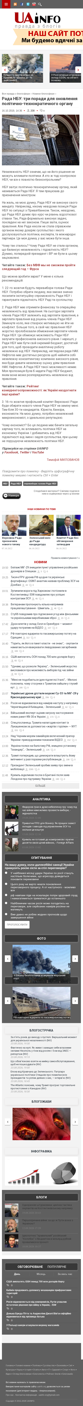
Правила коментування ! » (65, 558)
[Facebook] (21, 5)
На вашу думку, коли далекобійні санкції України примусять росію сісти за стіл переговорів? (39, 866)
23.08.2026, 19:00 (20, 1067)
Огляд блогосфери (22, 1374)
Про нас (10, 1395)
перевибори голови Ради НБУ (40, 483)
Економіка (62, 1365)
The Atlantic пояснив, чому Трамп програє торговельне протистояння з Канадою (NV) (43, 1087)
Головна (10, 1365)
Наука (20, 1369)
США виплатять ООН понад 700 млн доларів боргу (43, 656)
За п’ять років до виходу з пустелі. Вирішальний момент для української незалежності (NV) (44, 1039)
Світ (71, 1365)
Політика (36, 1365)
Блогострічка (41, 1030)
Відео (8, 1374)
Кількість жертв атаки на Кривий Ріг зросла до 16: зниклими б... (18, 77)
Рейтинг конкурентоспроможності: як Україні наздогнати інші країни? (39, 390)
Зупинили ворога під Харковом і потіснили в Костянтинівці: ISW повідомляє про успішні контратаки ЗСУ (39, 594)
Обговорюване (30, 1267)
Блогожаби (41, 1101)
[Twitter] (27, 5)
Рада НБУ (16, 483)
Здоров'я (56, 1369)
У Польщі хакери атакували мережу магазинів (32, 1325)
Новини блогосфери (43, 93)
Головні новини (23, 1365)
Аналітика (41, 799)
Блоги (41, 1197)
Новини (40, 562)
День (17, 1274)
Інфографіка (41, 1151)
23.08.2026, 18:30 (20, 1091)
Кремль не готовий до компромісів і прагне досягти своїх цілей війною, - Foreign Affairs (48, 841)
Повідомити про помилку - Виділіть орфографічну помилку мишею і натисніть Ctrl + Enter (38, 473)
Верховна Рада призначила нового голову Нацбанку (12, 542)
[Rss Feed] (15, 5)
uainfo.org (41, 1386)
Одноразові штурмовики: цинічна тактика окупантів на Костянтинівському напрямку (47, 1207)
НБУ (5, 483)
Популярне (56, 1267)
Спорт (66, 1369)
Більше (41, 785)
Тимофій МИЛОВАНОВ (63, 460)
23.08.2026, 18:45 (20, 1081)
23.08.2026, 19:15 (20, 1057)
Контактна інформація (26, 1395)
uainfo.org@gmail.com (49, 1395)
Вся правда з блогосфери (16, 93)
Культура (10, 1369)
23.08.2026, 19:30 (20, 1043)
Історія (28, 1369)
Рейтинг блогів (53, 1374)
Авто (44, 1369)
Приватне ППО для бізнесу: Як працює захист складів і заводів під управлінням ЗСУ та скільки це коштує (49, 826)
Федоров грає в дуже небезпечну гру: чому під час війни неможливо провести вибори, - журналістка (49, 810)
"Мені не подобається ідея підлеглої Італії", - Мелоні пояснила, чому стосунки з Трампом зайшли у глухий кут (44, 683)
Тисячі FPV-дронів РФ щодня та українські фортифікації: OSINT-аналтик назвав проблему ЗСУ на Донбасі (45, 581)
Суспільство (49, 1365)
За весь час (65, 1274)
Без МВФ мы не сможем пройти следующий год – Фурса (38, 267)
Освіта (36, 1369)
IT (49, 1369)
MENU (6, 4)
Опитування (41, 858)
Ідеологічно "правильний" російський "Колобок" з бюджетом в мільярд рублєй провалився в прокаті (46, 1239)
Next (79, 69)
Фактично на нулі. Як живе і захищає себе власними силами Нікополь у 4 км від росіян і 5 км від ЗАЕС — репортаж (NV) (41, 1050)
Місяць (41, 1274)
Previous (4, 69)
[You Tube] (33, 5)
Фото (41, 938)
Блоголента (38, 1374)
